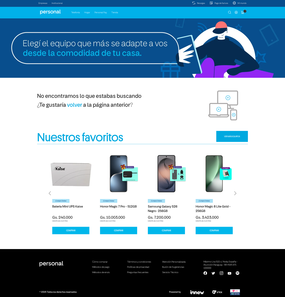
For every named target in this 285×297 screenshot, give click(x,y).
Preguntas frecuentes (137, 272)
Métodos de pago (101, 267)
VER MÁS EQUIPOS (232, 136)
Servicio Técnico (170, 272)
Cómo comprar (100, 262)
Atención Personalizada (174, 262)
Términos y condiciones (139, 262)
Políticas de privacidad (138, 267)
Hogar (87, 13)
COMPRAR (70, 230)
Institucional (57, 3)
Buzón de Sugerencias (173, 267)
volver (74, 105)
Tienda (114, 13)
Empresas (43, 3)
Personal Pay (101, 13)
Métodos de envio (101, 272)
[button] (50, 193)
